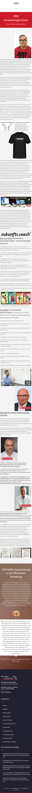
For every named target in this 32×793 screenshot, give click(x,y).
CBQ (16, 3)
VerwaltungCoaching (7, 731)
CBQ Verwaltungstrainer (18, 24)
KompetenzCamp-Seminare (9, 723)
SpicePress (25, 788)
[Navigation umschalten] (16, 8)
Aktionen (5, 705)
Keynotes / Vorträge (7, 720)
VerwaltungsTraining (7, 738)
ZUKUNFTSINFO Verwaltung (9, 742)
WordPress (15, 788)
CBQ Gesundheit (6, 713)
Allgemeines (5, 709)
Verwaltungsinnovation (8, 734)
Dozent (24, 91)
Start (8, 24)
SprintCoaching (6, 727)
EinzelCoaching (6, 716)
